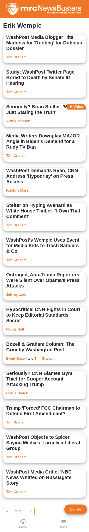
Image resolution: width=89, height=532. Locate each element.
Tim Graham (16, 57)
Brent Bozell (16, 358)
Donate (75, 509)
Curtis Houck (17, 393)
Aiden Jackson (18, 121)
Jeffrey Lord (16, 295)
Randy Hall (15, 329)
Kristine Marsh (18, 190)
